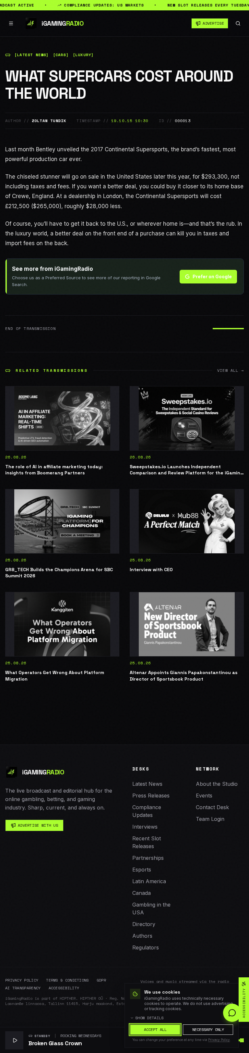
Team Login (210, 819)
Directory (143, 924)
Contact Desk (212, 807)
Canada (141, 893)
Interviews (145, 826)
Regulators (145, 947)
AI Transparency (23, 988)
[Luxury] (83, 54)
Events (204, 795)
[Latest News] (31, 54)
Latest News (147, 784)
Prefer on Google (212, 276)
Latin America (149, 881)
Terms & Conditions (67, 980)
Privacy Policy (21, 980)
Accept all (155, 1029)
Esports (141, 869)
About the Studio (217, 784)
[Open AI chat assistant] (232, 1013)
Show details (149, 1018)
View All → (230, 370)
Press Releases (151, 795)
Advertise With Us (38, 825)
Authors (142, 936)
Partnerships (148, 858)
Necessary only (208, 1029)
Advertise (213, 23)
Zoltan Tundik (49, 120)
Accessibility (64, 988)
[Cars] (61, 54)
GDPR (101, 980)
